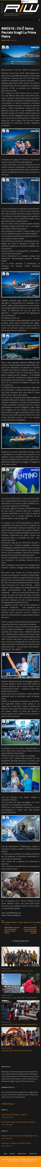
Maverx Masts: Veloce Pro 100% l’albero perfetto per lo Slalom (11, 930)
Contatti (12, 1154)
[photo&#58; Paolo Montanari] (20, 141)
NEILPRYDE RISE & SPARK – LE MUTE (14, 1114)
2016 (3, 922)
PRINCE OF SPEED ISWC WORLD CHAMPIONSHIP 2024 (19, 1136)
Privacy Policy (22, 1154)
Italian (26, 1)
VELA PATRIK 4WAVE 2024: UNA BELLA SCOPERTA (18, 1122)
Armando (8, 922)
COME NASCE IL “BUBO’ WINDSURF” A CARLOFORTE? (19, 998)
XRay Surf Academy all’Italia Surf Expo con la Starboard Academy (30, 930)
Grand (39, 922)
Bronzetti (15, 922)
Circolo (26, 922)
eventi (8, 40)
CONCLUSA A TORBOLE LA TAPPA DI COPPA (16, 1143)
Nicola (3, 1125)
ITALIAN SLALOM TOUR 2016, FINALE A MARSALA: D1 (19, 1024)
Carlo (21, 922)
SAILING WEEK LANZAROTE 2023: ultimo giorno (17, 971)
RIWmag (3, 40)
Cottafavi (33, 922)
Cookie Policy (33, 1154)
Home (5, 1154)
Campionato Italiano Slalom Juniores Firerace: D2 (17, 1050)
